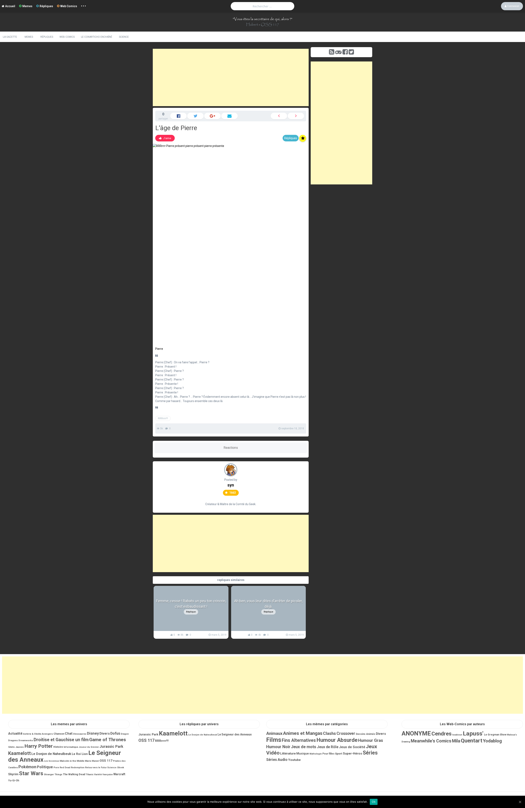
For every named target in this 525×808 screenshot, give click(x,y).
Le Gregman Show (495, 734)
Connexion (513, 6)
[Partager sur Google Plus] (212, 116)
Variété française (103, 774)
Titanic (90, 774)
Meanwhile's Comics (431, 740)
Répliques (46, 6)
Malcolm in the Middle (72, 760)
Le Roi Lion (80, 754)
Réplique (191, 611)
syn (230, 485)
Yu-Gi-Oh (13, 780)
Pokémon (27, 766)
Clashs (329, 733)
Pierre (159, 348)
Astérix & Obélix (32, 733)
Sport (338, 753)
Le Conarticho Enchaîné (96, 36)
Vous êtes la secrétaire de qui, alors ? (262, 19)
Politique (45, 767)
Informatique (71, 746)
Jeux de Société (352, 747)
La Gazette (10, 36)
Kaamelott (19, 753)
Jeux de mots (303, 746)
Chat (69, 733)
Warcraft (119, 774)
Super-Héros (352, 753)
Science (124, 36)
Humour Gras (370, 740)
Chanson (59, 733)
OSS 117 (270, 24)
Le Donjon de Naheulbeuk (51, 754)
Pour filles (328, 753)
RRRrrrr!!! (163, 418)
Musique (302, 753)
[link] (165, 138)
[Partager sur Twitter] (195, 116)
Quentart (471, 741)
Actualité (15, 733)
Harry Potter (38, 746)
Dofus (115, 733)
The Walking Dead (74, 774)
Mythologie (315, 753)
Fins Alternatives (299, 740)
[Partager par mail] (229, 116)
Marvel (95, 761)
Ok (373, 801)
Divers (104, 733)
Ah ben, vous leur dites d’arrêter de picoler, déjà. (268, 604)
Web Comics (68, 6)
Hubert (252, 24)
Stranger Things (53, 774)
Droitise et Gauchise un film (61, 739)
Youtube (294, 760)
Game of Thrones (107, 739)
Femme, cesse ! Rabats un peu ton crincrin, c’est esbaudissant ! (191, 604)
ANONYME (416, 733)
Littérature (288, 753)
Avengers (47, 733)
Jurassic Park (111, 746)
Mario (88, 760)
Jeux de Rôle (327, 747)
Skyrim (13, 774)
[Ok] (520, 802)
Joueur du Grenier (89, 747)
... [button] (83, 5)
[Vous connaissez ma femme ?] (279, 116)
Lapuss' (473, 733)
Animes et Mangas (302, 733)
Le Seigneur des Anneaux (235, 734)
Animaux (274, 733)
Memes (27, 6)
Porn (56, 767)
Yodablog (492, 740)
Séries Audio (277, 760)
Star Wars (31, 773)
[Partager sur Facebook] (178, 116)
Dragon (125, 734)
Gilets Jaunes (16, 746)
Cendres (441, 734)
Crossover (346, 733)
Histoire (58, 746)
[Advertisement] (231, 77)
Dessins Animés (365, 734)
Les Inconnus (51, 761)
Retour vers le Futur (96, 767)
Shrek (120, 767)
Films (273, 739)
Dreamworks (25, 740)
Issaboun (457, 734)
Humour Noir (278, 746)
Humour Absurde (336, 740)
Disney (93, 733)
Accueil (10, 6)
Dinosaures (79, 733)
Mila (456, 740)
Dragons (13, 740)
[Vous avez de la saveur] (296, 116)
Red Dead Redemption (72, 767)
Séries (370, 753)
